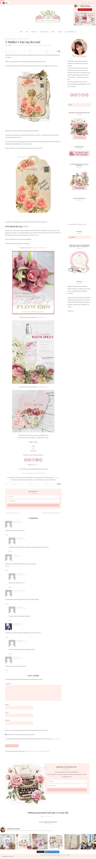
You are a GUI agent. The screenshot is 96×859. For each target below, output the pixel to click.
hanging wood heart (41, 387)
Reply (6, 534)
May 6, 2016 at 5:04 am (18, 591)
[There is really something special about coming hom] (72, 841)
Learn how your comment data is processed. (38, 751)
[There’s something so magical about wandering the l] (88, 841)
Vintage (49, 45)
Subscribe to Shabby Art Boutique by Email (33, 473)
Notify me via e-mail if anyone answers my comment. (20, 734)
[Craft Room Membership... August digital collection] (56, 841)
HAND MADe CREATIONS (18, 590)
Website (7, 720)
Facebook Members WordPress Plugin (77, 224)
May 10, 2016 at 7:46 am (22, 608)
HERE (26, 226)
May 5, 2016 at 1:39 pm (18, 522)
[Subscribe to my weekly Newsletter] (79, 139)
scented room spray (41, 317)
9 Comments (26, 38)
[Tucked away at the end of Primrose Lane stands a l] (40, 841)
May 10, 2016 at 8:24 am (18, 658)
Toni (14, 554)
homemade (35, 45)
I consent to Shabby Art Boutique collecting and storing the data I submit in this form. (33, 740)
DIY (17, 45)
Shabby (40, 45)
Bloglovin (36, 464)
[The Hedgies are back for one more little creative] (7, 841)
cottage (14, 45)
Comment (8, 683)
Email (7, 712)
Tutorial (45, 45)
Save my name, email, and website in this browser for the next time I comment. (26, 730)
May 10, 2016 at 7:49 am (22, 539)
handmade (29, 45)
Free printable (22, 45)
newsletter (56, 477)
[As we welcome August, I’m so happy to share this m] (23, 841)
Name (7, 704)
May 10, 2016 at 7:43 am (22, 641)
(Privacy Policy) (56, 739)
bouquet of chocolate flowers (39, 248)
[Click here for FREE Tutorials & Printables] (79, 180)
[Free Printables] (79, 153)
